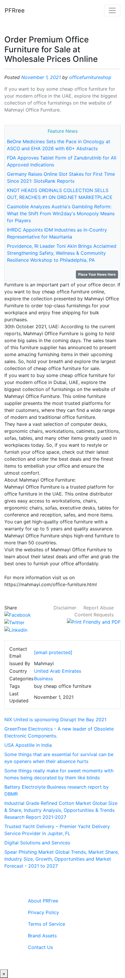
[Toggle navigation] (112, 10)
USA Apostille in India (28, 745)
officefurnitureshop (90, 77)
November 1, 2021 (41, 77)
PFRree (15, 10)
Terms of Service (46, 924)
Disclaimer (64, 608)
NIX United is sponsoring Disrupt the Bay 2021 (55, 719)
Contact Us (40, 947)
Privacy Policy (43, 912)
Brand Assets (42, 935)
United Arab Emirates (57, 671)
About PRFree (43, 901)
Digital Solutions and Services (37, 843)
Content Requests (94, 615)
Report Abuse (98, 608)
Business (43, 678)
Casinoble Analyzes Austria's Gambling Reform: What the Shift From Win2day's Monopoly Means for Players (61, 213)
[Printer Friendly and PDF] (94, 622)
